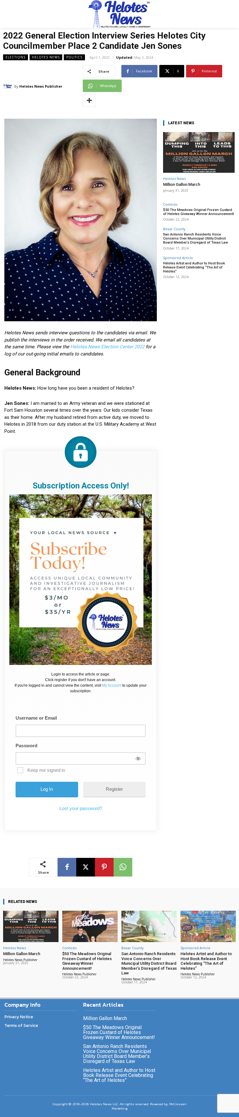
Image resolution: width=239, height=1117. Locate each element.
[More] (89, 100)
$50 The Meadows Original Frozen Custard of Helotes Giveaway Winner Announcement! (198, 212)
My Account (111, 685)
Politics (74, 57)
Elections (16, 57)
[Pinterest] (104, 867)
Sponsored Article (178, 257)
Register (114, 789)
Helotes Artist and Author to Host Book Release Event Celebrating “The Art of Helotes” (194, 267)
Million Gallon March (181, 184)
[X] (85, 867)
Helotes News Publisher (40, 86)
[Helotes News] (119, 14)
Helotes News (46, 57)
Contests (170, 204)
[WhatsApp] (123, 867)
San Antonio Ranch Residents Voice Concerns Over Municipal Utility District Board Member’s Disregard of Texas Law (195, 238)
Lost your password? (80, 808)
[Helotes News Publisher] (8, 86)
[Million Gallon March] (199, 152)
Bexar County (174, 229)
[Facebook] (67, 867)
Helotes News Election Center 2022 (107, 347)
